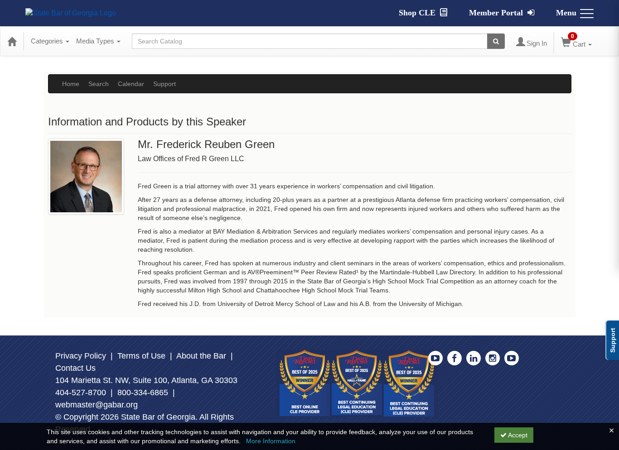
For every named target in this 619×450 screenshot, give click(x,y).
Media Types (96, 41)
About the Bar (201, 355)
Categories (48, 41)
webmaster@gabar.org (96, 404)
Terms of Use (141, 355)
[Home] (11, 41)
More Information (270, 441)
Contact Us (75, 368)
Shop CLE (418, 12)
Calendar (131, 83)
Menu (566, 12)
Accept (517, 435)
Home (70, 83)
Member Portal (497, 12)
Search (98, 83)
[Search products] (496, 41)
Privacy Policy (80, 355)
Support (164, 83)
